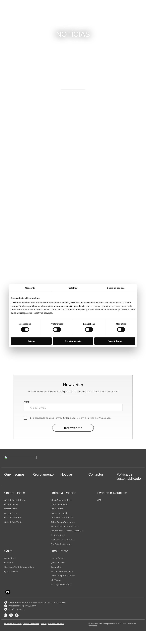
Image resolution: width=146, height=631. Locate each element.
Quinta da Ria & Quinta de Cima (19, 567)
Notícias (66, 474)
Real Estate (59, 551)
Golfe (8, 551)
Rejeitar (31, 341)
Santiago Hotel (58, 535)
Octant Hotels (14, 493)
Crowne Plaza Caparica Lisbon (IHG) (68, 531)
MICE (99, 500)
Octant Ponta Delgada (14, 500)
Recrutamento (43, 474)
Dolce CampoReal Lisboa (63, 522)
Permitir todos (115, 341)
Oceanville (56, 567)
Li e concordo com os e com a (70, 418)
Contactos (96, 474)
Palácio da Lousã (59, 513)
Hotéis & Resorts (63, 493)
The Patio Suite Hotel (61, 544)
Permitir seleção (73, 341)
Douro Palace (57, 509)
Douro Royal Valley (59, 504)
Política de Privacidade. (99, 418)
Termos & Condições (66, 418)
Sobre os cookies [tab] (116, 288)
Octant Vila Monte (13, 517)
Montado (8, 562)
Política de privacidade (13, 624)
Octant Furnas (11, 504)
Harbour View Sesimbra (62, 571)
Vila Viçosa (56, 580)
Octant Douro (10, 509)
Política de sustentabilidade (128, 476)
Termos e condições (31, 624)
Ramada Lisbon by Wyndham (64, 526)
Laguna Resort (57, 558)
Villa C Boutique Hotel (61, 500)
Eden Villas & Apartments (63, 539)
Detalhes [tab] (73, 288)
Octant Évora (10, 513)
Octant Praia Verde (13, 522)
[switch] (57, 329)
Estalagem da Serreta (61, 584)
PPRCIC (43, 624)
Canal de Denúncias (56, 624)
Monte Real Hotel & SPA (62, 517)
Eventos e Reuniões (112, 493)
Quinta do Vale (11, 571)
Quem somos (14, 474)
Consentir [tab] (30, 288)
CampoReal (10, 558)
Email (27, 402)
